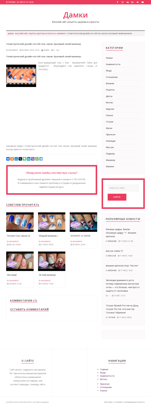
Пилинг (109, 58)
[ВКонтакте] (8, 159)
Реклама (108, 402)
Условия (118, 402)
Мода (108, 70)
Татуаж (109, 121)
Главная (104, 369)
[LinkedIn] (28, 159)
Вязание (110, 83)
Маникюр (61, 34)
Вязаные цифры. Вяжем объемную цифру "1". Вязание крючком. (121, 233)
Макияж (110, 166)
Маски (109, 128)
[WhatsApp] (37, 159)
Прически (110, 134)
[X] (20, 159)
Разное (109, 115)
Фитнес (109, 102)
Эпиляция (110, 141)
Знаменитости (113, 64)
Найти (117, 197)
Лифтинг (110, 109)
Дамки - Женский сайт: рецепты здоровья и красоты (31, 34)
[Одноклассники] (12, 159)
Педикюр (110, 153)
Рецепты (110, 89)
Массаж (110, 147)
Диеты (109, 96)
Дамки (75, 15)
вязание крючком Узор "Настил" (122, 265)
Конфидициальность (134, 402)
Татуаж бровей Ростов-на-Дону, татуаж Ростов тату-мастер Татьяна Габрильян (122, 309)
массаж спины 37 (114, 250)
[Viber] (33, 159)
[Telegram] (41, 159)
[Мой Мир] (16, 159)
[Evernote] (24, 159)
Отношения (112, 77)
